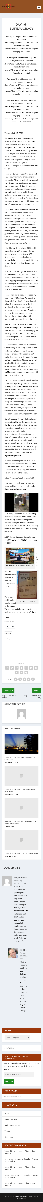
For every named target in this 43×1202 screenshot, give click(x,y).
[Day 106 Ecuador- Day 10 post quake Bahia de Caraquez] (21, 808)
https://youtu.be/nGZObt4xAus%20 (19, 478)
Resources (9, 1137)
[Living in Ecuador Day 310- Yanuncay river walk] (21, 776)
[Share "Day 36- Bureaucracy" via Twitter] (12, 667)
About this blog (11, 1119)
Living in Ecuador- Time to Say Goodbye (20, 1152)
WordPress (21, 1199)
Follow (9, 1081)
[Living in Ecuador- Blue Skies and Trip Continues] (21, 744)
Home (7, 1113)
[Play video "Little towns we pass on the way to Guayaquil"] (21, 502)
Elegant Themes (21, 1196)
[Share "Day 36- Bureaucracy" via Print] (26, 672)
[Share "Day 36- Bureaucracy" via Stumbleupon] (16, 672)
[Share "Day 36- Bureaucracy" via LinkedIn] (31, 667)
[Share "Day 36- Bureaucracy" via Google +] (16, 667)
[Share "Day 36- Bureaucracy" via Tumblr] (21, 667)
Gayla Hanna (20, 877)
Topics (7, 1131)
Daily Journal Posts (12, 1125)
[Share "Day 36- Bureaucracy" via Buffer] (35, 667)
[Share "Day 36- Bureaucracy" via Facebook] (7, 667)
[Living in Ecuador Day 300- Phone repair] (21, 840)
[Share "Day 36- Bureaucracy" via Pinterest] (26, 667)
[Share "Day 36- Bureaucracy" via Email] (21, 672)
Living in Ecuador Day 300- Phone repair (21, 853)
